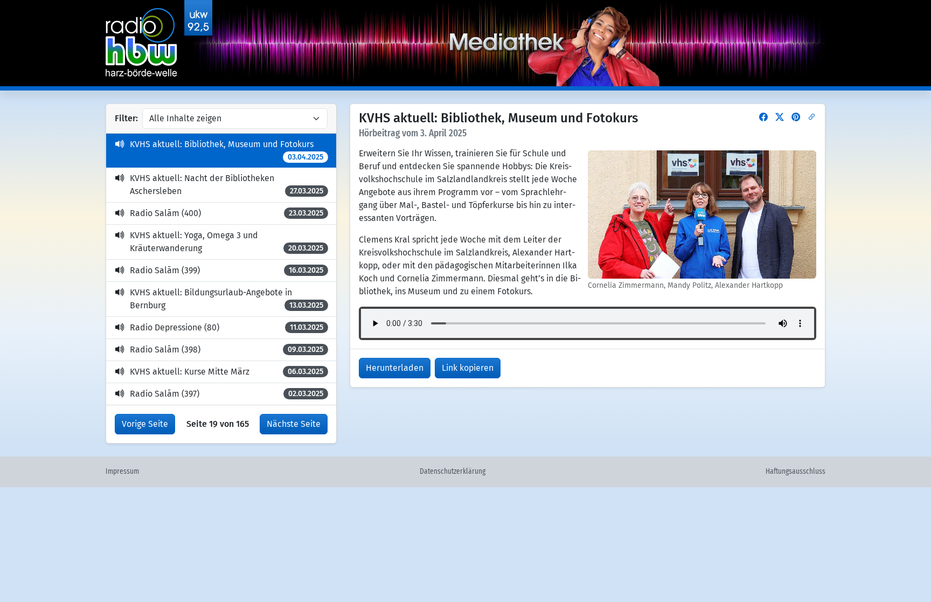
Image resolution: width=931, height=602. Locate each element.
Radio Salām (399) (226, 270)
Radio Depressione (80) (226, 327)
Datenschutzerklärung (452, 471)
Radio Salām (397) (226, 394)
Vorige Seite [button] (145, 424)
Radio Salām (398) (226, 349)
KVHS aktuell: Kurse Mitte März (226, 371)
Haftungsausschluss (795, 471)
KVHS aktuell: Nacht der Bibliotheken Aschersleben (226, 184)
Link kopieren (468, 368)
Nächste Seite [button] (294, 424)
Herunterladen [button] (394, 368)
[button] (763, 117)
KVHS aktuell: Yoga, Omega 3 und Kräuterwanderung (226, 241)
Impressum (122, 471)
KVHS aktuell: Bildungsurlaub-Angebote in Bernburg (226, 298)
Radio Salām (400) (226, 213)
